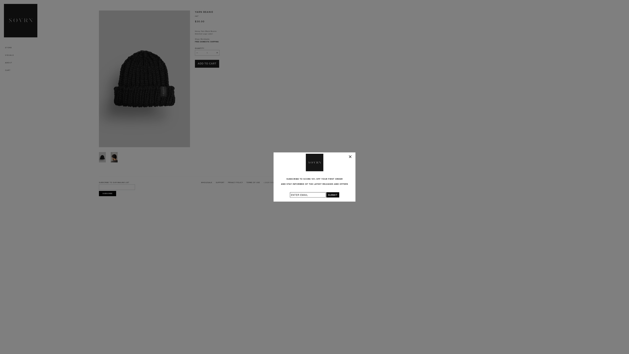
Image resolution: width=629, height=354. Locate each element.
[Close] (351, 157)
